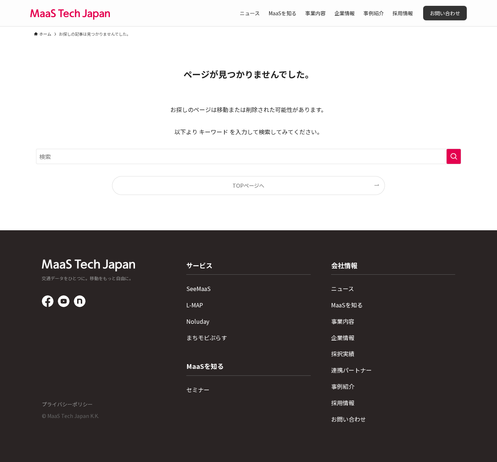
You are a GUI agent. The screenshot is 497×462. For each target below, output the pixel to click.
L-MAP (194, 304)
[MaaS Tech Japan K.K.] (70, 13)
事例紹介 (342, 386)
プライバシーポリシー (67, 404)
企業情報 (342, 337)
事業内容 (342, 321)
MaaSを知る (347, 304)
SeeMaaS (198, 288)
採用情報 (342, 402)
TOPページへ (248, 185)
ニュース (342, 288)
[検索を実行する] (453, 156)
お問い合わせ (348, 419)
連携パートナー (351, 370)
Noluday (197, 321)
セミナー (198, 389)
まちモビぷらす (206, 337)
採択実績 (342, 353)
